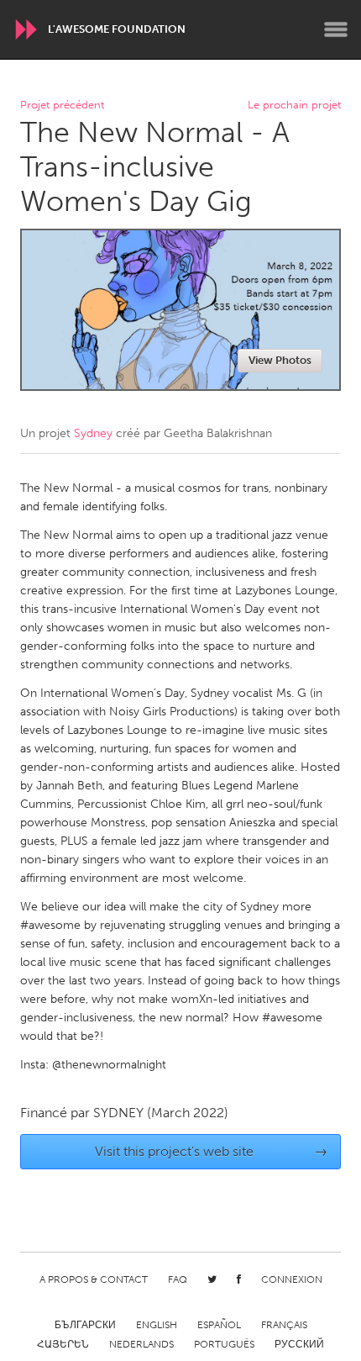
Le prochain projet (294, 105)
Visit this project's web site (211, 1151)
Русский (299, 1344)
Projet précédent (62, 105)
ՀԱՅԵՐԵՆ (63, 1344)
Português (224, 1344)
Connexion (291, 1279)
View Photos (280, 360)
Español (219, 1325)
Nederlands (141, 1344)
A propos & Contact (93, 1279)
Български (85, 1325)
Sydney (93, 433)
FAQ (177, 1279)
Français (284, 1325)
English (156, 1325)
